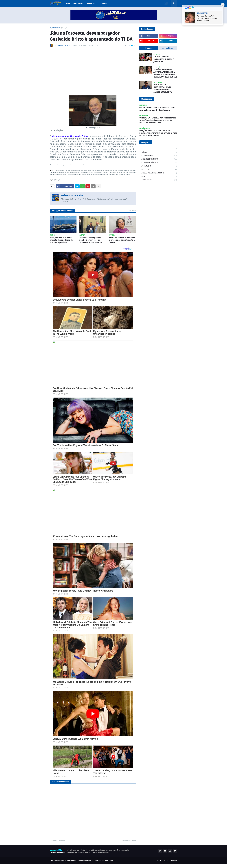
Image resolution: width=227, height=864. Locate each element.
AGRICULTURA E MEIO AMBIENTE (159, 173)
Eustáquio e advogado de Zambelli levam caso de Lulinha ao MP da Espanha (90, 240)
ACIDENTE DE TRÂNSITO (159, 163)
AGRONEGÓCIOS (159, 180)
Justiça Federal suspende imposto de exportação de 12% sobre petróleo (61, 240)
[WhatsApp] (135, 45)
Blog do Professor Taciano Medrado (76, 861)
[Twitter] (132, 45)
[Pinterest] (87, 186)
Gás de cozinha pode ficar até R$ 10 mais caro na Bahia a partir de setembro (157, 108)
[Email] (93, 186)
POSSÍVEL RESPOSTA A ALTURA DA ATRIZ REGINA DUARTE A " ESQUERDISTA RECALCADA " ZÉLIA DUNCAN (165, 73)
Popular (148, 48)
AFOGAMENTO (159, 166)
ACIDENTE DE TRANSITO (159, 159)
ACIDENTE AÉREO (159, 155)
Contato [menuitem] (103, 3)
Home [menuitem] (67, 3)
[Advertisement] (93, 69)
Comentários (167, 48)
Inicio (159, 861)
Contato (174, 861)
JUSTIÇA (64, 28)
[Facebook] (128, 45)
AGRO (159, 176)
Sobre (166, 861)
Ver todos (132, 210)
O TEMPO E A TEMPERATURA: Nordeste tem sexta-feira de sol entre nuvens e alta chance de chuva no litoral (157, 120)
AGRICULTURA (159, 170)
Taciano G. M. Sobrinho (72, 195)
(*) (159, 149)
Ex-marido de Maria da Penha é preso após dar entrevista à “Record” (122, 240)
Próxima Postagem (128, 840)
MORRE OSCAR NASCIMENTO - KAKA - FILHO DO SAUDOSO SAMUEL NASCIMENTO (162, 88)
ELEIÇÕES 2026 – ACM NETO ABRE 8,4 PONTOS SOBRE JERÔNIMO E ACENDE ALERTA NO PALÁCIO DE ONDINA (158, 133)
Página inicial (55, 28)
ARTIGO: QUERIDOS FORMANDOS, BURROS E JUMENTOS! (163, 59)
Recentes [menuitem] (91, 3)
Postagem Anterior (58, 840)
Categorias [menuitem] (78, 3)
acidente (159, 152)
